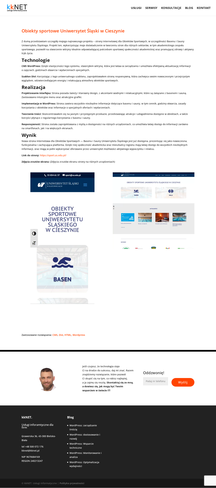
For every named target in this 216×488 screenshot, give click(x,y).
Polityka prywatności (72, 483)
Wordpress (79, 334)
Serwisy (151, 8)
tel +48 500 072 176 (32, 446)
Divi (61, 334)
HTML (67, 334)
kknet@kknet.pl (30, 450)
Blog (189, 8)
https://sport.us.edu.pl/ (53, 155)
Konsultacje (171, 8)
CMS (55, 334)
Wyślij (183, 382)
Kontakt (204, 8)
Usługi (136, 8)
